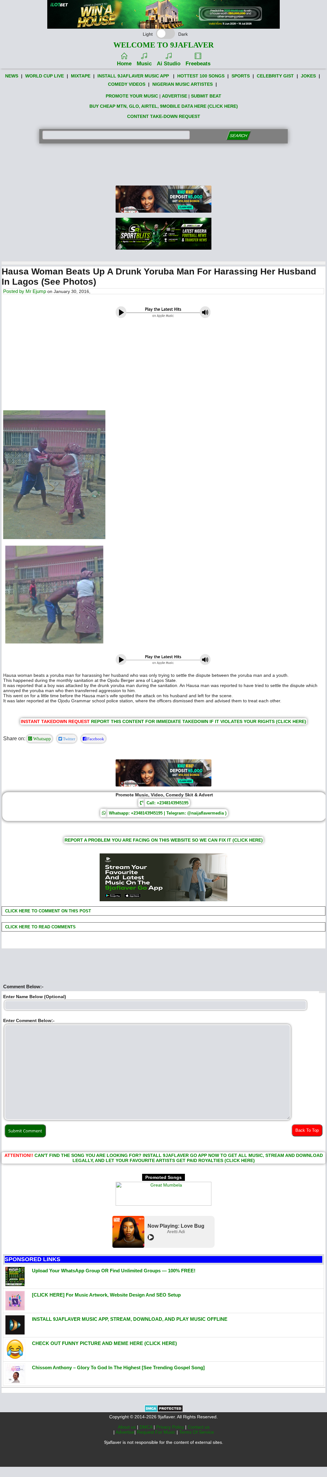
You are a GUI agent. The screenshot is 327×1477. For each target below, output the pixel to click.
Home (124, 64)
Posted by (14, 291)
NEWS (11, 75)
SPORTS (241, 75)
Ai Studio (168, 64)
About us (127, 1426)
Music (144, 64)
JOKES (308, 75)
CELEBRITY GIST (275, 75)
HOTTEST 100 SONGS (200, 75)
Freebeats (198, 64)
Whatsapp (41, 738)
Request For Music (157, 1432)
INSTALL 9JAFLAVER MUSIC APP (133, 75)
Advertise (125, 1432)
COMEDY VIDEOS (126, 84)
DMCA (147, 1426)
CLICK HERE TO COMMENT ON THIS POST (47, 911)
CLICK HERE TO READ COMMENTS (40, 927)
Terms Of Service (196, 1432)
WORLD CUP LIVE (44, 75)
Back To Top (307, 1130)
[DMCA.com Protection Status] (163, 1410)
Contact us (198, 1426)
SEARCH (238, 135)
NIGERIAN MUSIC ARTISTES (182, 84)
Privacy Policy (170, 1426)
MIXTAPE (80, 75)
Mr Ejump (36, 291)
